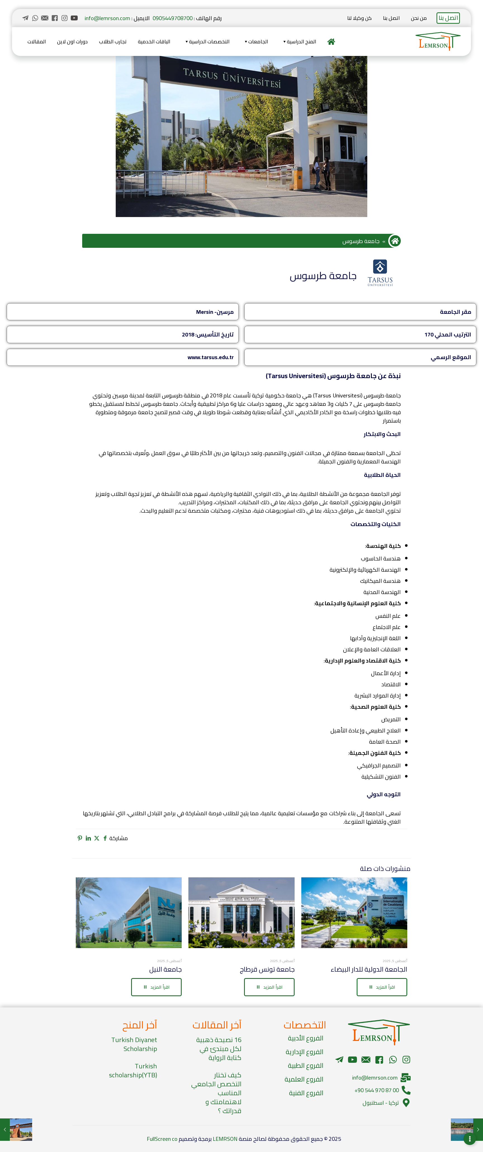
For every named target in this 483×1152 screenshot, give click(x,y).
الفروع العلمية (304, 1079)
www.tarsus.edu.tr (211, 357)
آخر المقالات (217, 1024)
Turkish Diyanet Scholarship (134, 1044)
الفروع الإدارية (304, 1051)
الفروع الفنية (306, 1093)
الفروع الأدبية (305, 1038)
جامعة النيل (165, 969)
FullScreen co (162, 1139)
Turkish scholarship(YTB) (133, 1070)
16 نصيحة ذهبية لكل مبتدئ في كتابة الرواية (219, 1048)
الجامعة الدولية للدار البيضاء (369, 969)
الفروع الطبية (305, 1065)
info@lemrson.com (107, 18)
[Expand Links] (469, 1138)
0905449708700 (173, 18)
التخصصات (305, 1024)
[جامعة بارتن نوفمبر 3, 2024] (16, 1129)
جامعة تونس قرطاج (267, 969)
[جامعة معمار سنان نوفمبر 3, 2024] (467, 1129)
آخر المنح (139, 1024)
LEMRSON (225, 1139)
